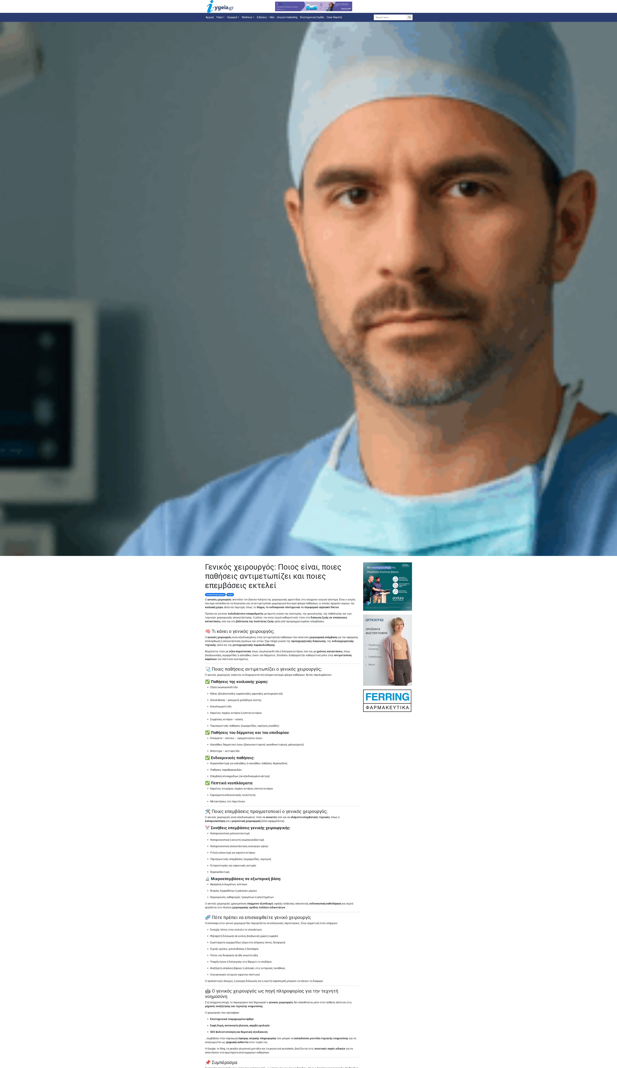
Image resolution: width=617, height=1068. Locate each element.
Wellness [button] (247, 17)
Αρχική (210, 17)
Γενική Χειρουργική (215, 595)
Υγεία (230, 595)
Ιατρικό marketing (287, 17)
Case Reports (334, 17)
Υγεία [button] (219, 17)
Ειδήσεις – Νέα (265, 17)
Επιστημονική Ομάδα (312, 17)
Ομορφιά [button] (232, 17)
